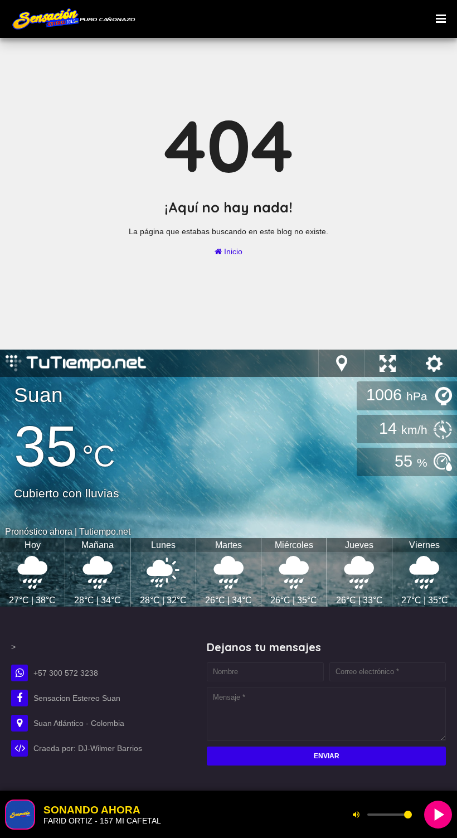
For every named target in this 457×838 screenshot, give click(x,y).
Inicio (232, 251)
